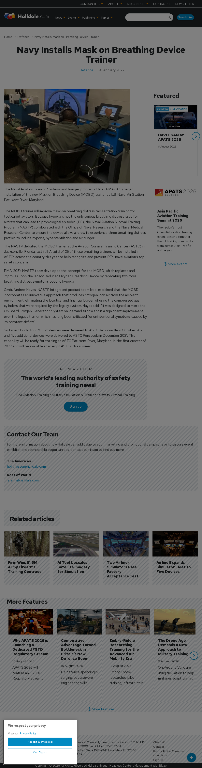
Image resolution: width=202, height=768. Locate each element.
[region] (40, 742)
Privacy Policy (28, 733)
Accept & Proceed (40, 742)
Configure (40, 752)
